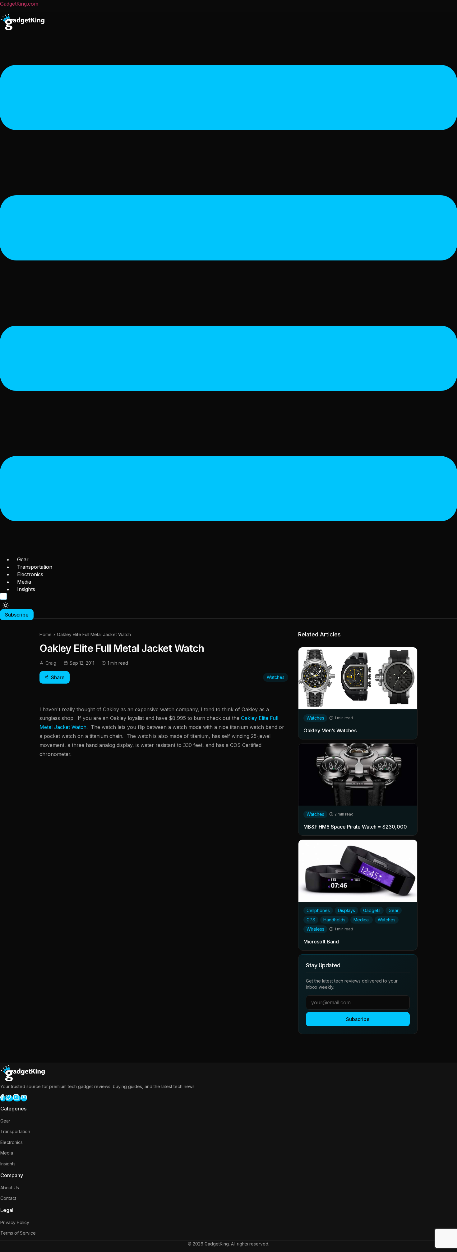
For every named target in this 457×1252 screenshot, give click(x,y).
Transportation (34, 567)
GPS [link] (311, 919)
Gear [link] (394, 910)
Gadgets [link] (372, 910)
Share (58, 677)
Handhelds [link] (334, 919)
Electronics (30, 574)
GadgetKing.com (19, 4)
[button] (228, 294)
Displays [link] (346, 910)
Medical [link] (361, 919)
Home (45, 634)
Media (24, 582)
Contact (8, 1198)
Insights (26, 589)
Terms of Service (18, 1233)
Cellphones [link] (318, 910)
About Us (9, 1187)
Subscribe (358, 1019)
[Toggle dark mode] (5, 605)
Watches (275, 677)
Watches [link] (315, 718)
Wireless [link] (315, 929)
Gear (23, 559)
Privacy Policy (14, 1222)
